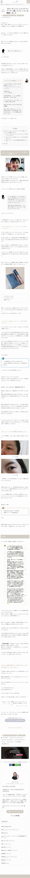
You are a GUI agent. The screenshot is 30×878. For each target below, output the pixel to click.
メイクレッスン (20, 15)
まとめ (5, 143)
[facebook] (11, 815)
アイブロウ (5, 737)
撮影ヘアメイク (7, 853)
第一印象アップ (5, 743)
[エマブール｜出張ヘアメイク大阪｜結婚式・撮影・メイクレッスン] (15, 1)
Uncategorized (7, 826)
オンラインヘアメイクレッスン (9, 15)
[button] (10, 765)
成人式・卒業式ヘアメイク (10, 850)
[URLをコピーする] (19, 765)
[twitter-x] (13, 815)
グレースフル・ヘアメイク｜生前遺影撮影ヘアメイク (15, 837)
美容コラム (6, 863)
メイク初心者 (18, 741)
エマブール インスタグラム (15, 727)
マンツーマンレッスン (20, 739)
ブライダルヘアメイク (9, 840)
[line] (17, 815)
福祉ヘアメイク (7, 860)
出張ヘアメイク (7, 847)
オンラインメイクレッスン (7, 739)
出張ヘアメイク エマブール (15, 811)
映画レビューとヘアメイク (10, 856)
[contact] (18, 815)
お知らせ (5, 832)
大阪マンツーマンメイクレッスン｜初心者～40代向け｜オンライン (19, 703)
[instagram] (15, 815)
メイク (3, 741)
